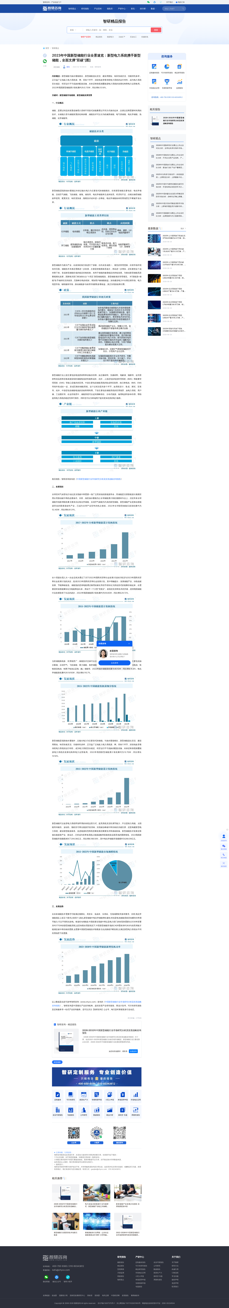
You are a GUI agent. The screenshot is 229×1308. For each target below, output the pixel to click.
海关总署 (105, 1295)
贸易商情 (120, 1269)
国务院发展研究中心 (77, 1295)
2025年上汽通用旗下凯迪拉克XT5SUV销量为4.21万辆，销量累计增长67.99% (174, 238)
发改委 (54, 1295)
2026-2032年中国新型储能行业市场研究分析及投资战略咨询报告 (65, 1206)
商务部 (89, 1295)
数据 (153, 8)
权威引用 (175, 1269)
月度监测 (120, 1273)
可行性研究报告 (141, 1266)
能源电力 (110, 37)
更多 (182, 228)
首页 (47, 48)
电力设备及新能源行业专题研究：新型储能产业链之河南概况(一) (97, 1206)
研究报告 (85, 8)
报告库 (110, 8)
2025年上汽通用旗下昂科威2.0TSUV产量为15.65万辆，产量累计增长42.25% (174, 264)
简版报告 (120, 1276)
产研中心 (122, 8)
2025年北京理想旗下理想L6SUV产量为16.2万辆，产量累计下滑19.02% (174, 317)
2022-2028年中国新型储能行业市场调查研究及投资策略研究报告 (128, 1234)
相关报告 (155, 109)
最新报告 (120, 1262)
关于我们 (169, 2)
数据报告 (157, 1269)
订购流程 (175, 1273)
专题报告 (138, 1287)
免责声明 (175, 1283)
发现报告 (125, 1295)
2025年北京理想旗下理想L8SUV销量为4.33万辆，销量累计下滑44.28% (174, 277)
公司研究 (157, 1266)
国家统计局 (63, 1295)
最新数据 (153, 228)
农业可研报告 (159, 1262)
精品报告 (99, 37)
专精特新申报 (140, 1283)
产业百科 (98, 8)
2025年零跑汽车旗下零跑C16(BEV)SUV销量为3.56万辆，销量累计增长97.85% (173, 331)
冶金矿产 (122, 37)
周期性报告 (158, 1280)
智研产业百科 (86, 37)
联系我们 (175, 1287)
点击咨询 (114, 663)
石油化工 (133, 37)
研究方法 (175, 1266)
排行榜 (143, 8)
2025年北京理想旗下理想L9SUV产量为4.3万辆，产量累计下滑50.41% (174, 291)
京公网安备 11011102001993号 (129, 1303)
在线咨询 (133, 1051)
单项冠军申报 (140, 1280)
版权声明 (175, 1280)
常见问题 (175, 1276)
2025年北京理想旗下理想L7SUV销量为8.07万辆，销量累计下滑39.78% (174, 304)
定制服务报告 (140, 1262)
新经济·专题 (158, 1276)
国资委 (97, 1295)
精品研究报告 (140, 1269)
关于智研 (175, 1262)
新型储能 (57, 67)
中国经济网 (115, 1295)
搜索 (156, 30)
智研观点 (72, 8)
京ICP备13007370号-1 (106, 1303)
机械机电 (144, 37)
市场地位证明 (140, 1273)
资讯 (133, 8)
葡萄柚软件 (135, 1295)
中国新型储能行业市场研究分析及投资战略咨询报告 (99, 479)
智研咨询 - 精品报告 (66, 1024)
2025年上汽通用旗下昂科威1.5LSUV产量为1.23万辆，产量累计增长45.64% (174, 251)
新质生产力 (158, 1273)
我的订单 (181, 2)
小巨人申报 (139, 1276)
